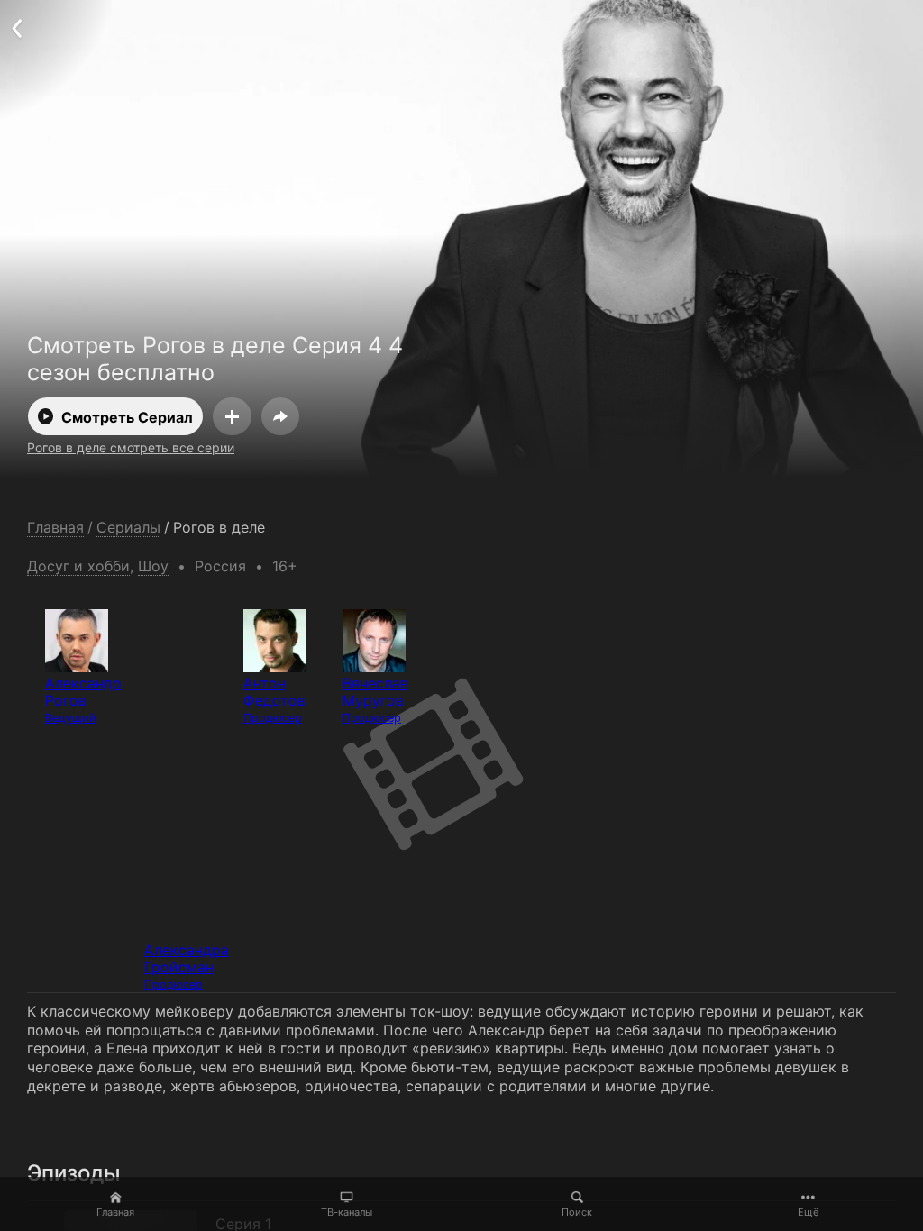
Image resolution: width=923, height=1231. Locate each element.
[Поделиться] (280, 416)
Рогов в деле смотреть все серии (130, 447)
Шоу (153, 566)
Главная (115, 1212)
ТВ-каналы (346, 1212)
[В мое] (232, 416)
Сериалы (128, 527)
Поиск (577, 1212)
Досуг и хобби (78, 566)
